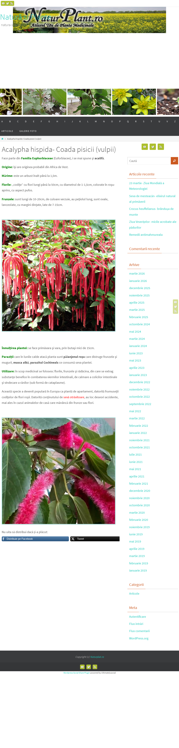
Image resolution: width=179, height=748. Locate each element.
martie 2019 (137, 556)
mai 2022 (135, 411)
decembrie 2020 (139, 491)
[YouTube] (3, 3)
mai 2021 (135, 469)
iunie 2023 (136, 353)
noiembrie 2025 (139, 295)
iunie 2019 (136, 534)
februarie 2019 (138, 563)
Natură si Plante (25, 17)
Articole (134, 593)
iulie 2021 (135, 454)
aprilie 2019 (136, 549)
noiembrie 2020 (139, 498)
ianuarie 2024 (138, 346)
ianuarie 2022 (138, 433)
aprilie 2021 (136, 476)
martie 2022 (137, 418)
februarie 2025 (138, 317)
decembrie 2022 (139, 382)
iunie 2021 (136, 462)
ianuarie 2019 (138, 570)
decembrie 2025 (139, 288)
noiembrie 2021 (139, 440)
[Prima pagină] (2, 138)
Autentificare (137, 617)
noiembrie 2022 (139, 389)
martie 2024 (137, 339)
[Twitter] (7, 3)
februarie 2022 (138, 426)
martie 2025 (137, 310)
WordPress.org (138, 638)
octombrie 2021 (139, 447)
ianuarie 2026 (138, 281)
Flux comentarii (139, 631)
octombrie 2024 (139, 324)
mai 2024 (135, 331)
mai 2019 (135, 541)
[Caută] (174, 160)
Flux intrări (136, 624)
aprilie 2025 (136, 302)
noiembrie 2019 (139, 527)
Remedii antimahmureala (146, 235)
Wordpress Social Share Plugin (76, 672)
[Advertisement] (89, 59)
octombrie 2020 (139, 505)
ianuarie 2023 (138, 375)
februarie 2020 (138, 520)
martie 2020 (137, 513)
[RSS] (11, 3)
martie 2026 (137, 273)
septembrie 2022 (140, 404)
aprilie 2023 (136, 368)
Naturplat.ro (97, 656)
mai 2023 (135, 360)
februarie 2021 (138, 483)
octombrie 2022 (139, 397)
